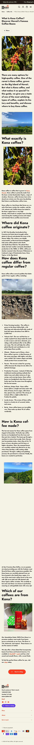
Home (3, 11)
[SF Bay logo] (13, 686)
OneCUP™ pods (15, 654)
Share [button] (7, 30)
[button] (17, 710)
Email (3, 699)
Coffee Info (9, 11)
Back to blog (19, 672)
